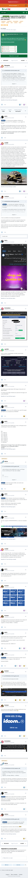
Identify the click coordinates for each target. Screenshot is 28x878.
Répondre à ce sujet (14, 55)
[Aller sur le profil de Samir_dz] (3, 35)
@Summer (4, 657)
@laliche (3, 120)
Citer (5, 104)
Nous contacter (14, 874)
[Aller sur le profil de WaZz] (2, 241)
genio (5, 116)
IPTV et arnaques (13, 5)
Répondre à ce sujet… (8, 857)
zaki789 (6, 349)
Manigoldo (7, 65)
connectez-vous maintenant (16, 851)
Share (7, 864)
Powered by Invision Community (14, 876)
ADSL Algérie (13, 29)
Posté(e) (9, 67)
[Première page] (2, 60)
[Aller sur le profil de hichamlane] (2, 309)
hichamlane (7, 308)
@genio (3, 482)
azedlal (6, 142)
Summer (6, 585)
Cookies (20, 874)
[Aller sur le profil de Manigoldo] (2, 66)
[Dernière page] (26, 60)
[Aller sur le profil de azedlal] (2, 143)
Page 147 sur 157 (14, 60)
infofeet (4, 28)
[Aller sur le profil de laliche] (2, 462)
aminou (6, 814)
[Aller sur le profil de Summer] (2, 586)
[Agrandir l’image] (14, 176)
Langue (7, 874)
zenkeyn (6, 196)
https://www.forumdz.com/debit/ (7, 42)
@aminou (3, 410)
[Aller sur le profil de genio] (2, 117)
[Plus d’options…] (25, 66)
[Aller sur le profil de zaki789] (2, 350)
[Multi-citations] (2, 104)
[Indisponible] (9, 49)
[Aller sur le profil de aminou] (2, 815)
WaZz (5, 240)
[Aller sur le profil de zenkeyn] (2, 197)
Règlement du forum (13, 1)
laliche (15, 70)
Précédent (5, 60)
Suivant (23, 60)
